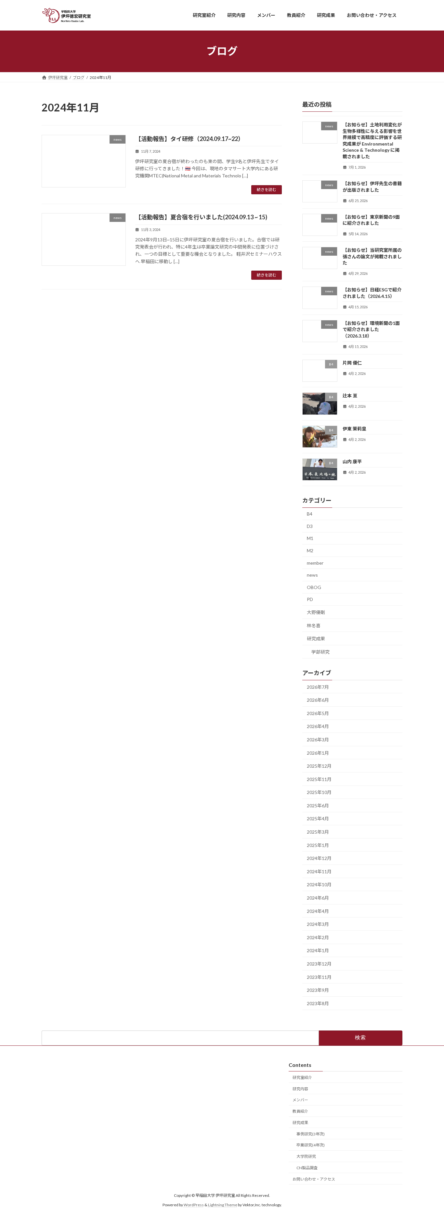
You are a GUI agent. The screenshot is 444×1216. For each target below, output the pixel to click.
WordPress (194, 1204)
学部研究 (320, 651)
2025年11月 (319, 779)
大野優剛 (316, 612)
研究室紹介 (302, 1077)
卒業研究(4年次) (310, 1145)
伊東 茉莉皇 (354, 428)
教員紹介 (300, 1111)
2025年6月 (318, 805)
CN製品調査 (307, 1167)
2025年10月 (319, 792)
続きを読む (266, 189)
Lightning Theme (222, 1204)
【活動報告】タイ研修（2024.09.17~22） (189, 138)
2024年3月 (318, 924)
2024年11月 (319, 871)
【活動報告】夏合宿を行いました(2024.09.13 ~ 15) (201, 217)
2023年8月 (318, 1003)
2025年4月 (318, 818)
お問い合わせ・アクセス (314, 1179)
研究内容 (300, 1088)
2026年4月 (318, 726)
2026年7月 (318, 686)
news (312, 575)
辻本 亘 (350, 395)
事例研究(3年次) (310, 1133)
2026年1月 (318, 752)
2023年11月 (319, 976)
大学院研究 (306, 1156)
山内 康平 (352, 461)
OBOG (314, 587)
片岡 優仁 (352, 362)
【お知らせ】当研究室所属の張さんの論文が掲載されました (372, 256)
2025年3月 (318, 832)
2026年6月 (318, 700)
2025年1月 (318, 845)
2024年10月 (319, 884)
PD (310, 599)
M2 (310, 550)
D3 (310, 526)
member (315, 562)
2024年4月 (318, 911)
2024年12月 (319, 858)
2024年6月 (318, 898)
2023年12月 (319, 963)
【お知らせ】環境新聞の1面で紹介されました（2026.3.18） (371, 329)
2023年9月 (318, 990)
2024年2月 (318, 937)
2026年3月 (318, 739)
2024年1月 (318, 950)
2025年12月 (319, 766)
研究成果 (316, 638)
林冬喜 (313, 625)
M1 (310, 538)
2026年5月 (318, 713)
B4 (309, 514)
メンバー (300, 1099)
